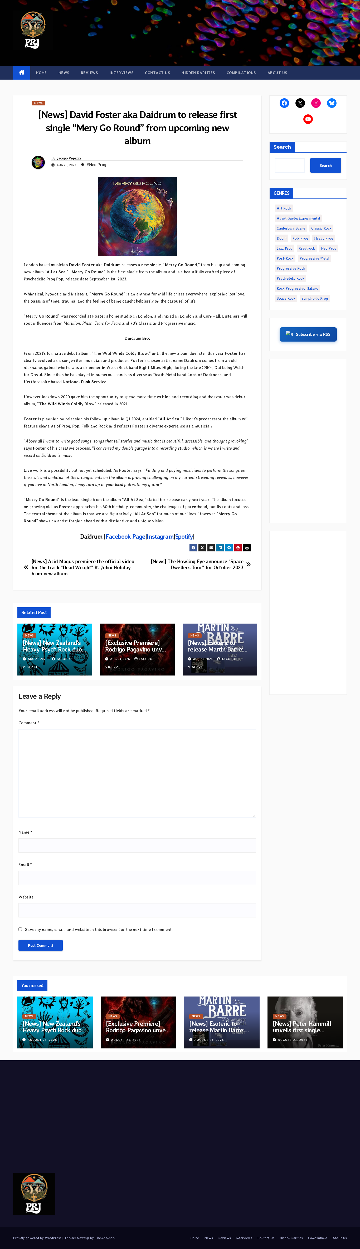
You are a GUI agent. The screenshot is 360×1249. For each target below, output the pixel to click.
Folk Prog (300, 238)
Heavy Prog (323, 238)
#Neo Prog (96, 164)
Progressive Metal (314, 258)
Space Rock (286, 298)
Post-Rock (285, 258)
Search (282, 147)
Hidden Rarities (198, 73)
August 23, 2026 (42, 1040)
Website (25, 897)
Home (41, 73)
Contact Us (157, 73)
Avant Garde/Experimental (298, 218)
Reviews (89, 73)
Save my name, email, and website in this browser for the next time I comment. (99, 929)
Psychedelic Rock (290, 278)
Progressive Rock (291, 268)
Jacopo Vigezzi (69, 158)
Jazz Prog (285, 248)
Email (25, 864)
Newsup (83, 1238)
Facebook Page (125, 536)
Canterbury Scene (291, 228)
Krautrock (307, 248)
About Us (277, 73)
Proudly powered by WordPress (37, 1238)
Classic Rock (321, 228)
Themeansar (104, 1238)
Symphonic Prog (314, 298)
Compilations (241, 73)
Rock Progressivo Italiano (297, 288)
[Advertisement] (308, 441)
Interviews (121, 73)
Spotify (184, 536)
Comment (28, 722)
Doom (281, 238)
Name (25, 832)
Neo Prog (328, 248)
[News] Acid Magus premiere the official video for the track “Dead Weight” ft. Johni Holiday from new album (82, 567)
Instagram (160, 536)
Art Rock (284, 208)
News (64, 73)
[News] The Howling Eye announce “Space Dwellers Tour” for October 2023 (197, 564)
